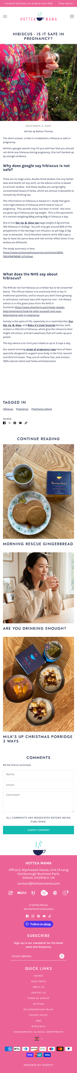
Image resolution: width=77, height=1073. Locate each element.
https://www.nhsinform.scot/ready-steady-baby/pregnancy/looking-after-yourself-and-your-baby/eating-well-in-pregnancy (34, 311)
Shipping (38, 1004)
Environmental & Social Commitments (38, 1032)
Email (10, 784)
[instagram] (33, 915)
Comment (13, 794)
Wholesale (38, 1026)
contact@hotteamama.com (38, 883)
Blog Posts (38, 981)
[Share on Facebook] (4, 422)
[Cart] (72, 16)
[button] (26, 422)
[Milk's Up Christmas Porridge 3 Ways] (38, 684)
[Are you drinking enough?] (38, 587)
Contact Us (38, 992)
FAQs (38, 1020)
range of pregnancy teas (41, 349)
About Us (38, 987)
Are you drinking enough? (35, 628)
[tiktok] (50, 915)
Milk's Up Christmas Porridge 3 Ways (38, 739)
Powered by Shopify (38, 1065)
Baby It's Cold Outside (41, 325)
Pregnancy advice (41, 409)
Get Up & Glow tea (27, 222)
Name (10, 773)
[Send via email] (20, 422)
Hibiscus (8, 409)
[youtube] (44, 915)
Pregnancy (22, 409)
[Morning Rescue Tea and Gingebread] (38, 491)
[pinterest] (38, 915)
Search (38, 975)
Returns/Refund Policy (39, 1009)
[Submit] (61, 956)
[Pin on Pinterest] (15, 422)
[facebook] (27, 915)
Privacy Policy (38, 1015)
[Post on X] (9, 422)
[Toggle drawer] (5, 16)
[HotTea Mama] (38, 16)
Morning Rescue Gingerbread (38, 544)
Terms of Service (38, 998)
